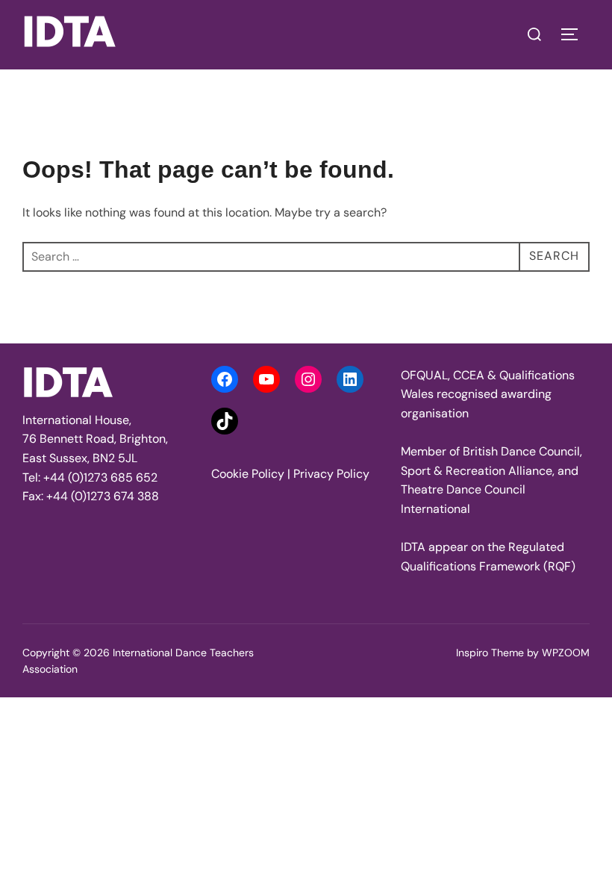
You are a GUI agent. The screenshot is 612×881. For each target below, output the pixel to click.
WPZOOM (566, 652)
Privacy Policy (331, 474)
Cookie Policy (247, 474)
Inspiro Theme (490, 652)
